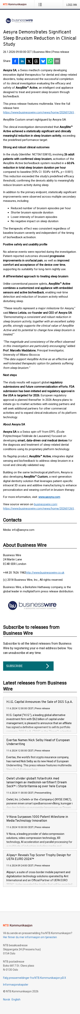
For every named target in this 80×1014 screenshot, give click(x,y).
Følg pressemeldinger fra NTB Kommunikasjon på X (34, 977)
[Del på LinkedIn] (22, 61)
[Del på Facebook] (15, 61)
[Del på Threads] (36, 61)
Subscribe (14, 666)
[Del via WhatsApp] (50, 61)
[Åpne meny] (41, 4)
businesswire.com (45, 504)
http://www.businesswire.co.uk (45, 572)
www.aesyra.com (49, 497)
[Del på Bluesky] (43, 61)
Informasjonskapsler (15, 984)
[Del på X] (29, 61)
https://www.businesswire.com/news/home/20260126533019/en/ (40, 112)
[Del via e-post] (57, 61)
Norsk (6, 999)
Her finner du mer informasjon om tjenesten (30, 937)
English (16, 999)
